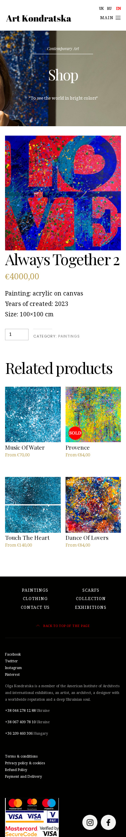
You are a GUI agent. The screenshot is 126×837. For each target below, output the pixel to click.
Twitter (11, 661)
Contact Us (35, 607)
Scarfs (90, 590)
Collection (91, 598)
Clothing (35, 598)
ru (109, 8)
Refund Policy (16, 770)
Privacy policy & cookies (25, 763)
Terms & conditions (21, 756)
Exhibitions (91, 607)
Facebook (13, 654)
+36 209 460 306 (19, 733)
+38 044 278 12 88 (20, 710)
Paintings (35, 590)
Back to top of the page (66, 626)
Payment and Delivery (23, 776)
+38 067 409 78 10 (20, 722)
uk (101, 8)
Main (107, 17)
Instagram (13, 668)
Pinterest (12, 674)
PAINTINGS (69, 336)
